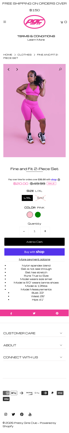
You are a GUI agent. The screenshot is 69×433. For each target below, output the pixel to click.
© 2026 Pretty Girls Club (20, 422)
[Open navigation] (9, 22)
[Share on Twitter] (34, 313)
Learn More (36, 39)
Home (7, 54)
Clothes (25, 54)
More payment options (34, 259)
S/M (40, 197)
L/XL (27, 197)
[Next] (17, 69)
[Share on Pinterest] (57, 313)
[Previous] (8, 69)
